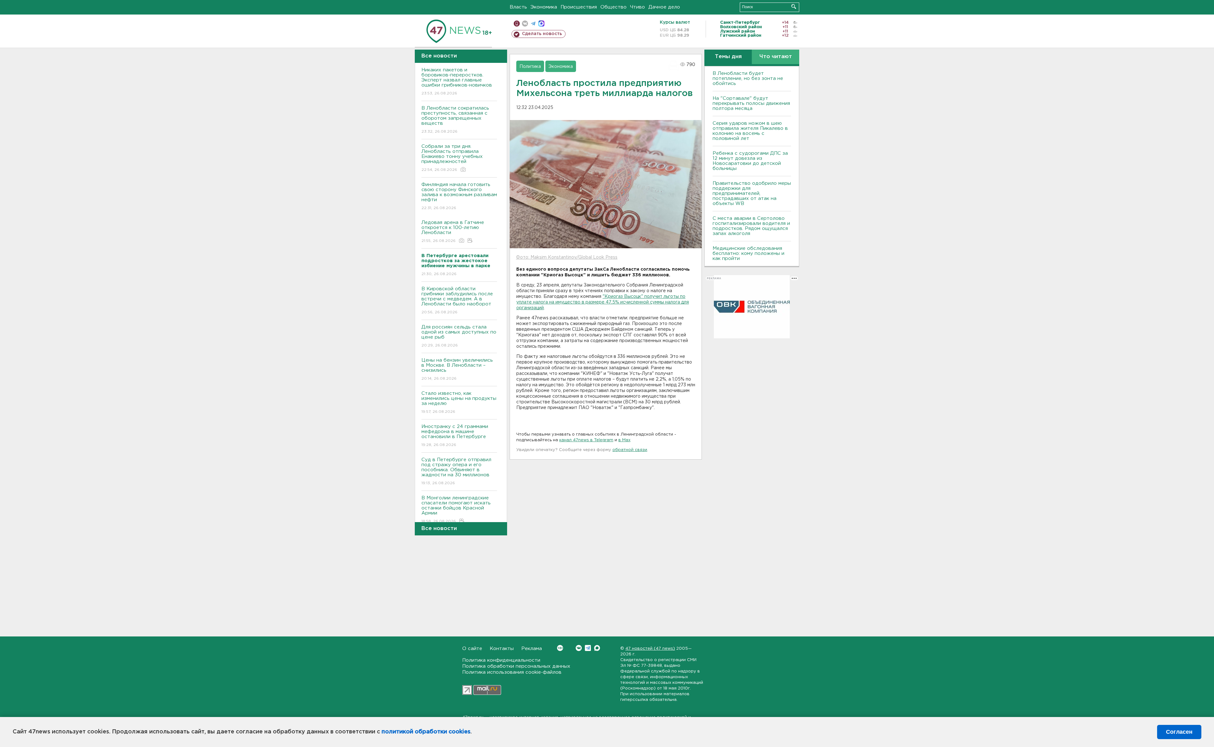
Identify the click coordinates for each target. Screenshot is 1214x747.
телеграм (533, 24)
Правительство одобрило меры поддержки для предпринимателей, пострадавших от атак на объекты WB (752, 193)
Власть (518, 7)
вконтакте (525, 24)
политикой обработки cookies (426, 731)
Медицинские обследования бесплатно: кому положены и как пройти (748, 253)
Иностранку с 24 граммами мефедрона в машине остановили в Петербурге (454, 436)
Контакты (502, 649)
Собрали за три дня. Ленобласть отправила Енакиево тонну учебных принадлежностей (452, 158)
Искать (793, 6)
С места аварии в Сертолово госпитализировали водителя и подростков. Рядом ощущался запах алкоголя (751, 226)
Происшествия (579, 7)
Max (597, 648)
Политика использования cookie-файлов (511, 672)
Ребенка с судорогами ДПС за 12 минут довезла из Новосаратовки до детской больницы (750, 161)
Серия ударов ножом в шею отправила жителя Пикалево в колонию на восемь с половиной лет (750, 131)
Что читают (775, 56)
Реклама (531, 649)
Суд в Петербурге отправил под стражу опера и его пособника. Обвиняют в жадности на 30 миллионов (456, 471)
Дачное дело (664, 7)
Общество (613, 7)
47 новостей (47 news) (650, 648)
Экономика (543, 7)
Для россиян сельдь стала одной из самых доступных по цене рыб (458, 336)
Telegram (588, 648)
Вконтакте (579, 648)
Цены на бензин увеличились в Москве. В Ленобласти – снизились (457, 369)
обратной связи (629, 450)
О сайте (472, 649)
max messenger (541, 24)
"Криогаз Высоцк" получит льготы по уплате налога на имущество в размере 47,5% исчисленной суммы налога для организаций (602, 302)
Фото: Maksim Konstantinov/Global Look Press (566, 257)
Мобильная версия (517, 24)
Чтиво (637, 7)
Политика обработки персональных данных (516, 666)
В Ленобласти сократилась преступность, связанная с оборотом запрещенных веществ (455, 119)
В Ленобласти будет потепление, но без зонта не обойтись (748, 78)
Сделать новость (542, 34)
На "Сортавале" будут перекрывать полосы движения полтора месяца (751, 103)
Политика (530, 67)
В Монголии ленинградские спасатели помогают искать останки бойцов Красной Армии (456, 509)
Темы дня (728, 56)
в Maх (624, 440)
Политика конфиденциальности (501, 660)
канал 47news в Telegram (586, 440)
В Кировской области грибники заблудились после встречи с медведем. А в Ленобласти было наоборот (457, 300)
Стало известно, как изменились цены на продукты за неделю (458, 402)
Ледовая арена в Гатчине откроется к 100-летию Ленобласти (452, 231)
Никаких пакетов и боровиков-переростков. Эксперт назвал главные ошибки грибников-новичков (456, 81)
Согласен (1179, 732)
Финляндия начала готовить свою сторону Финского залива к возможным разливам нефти (459, 196)
